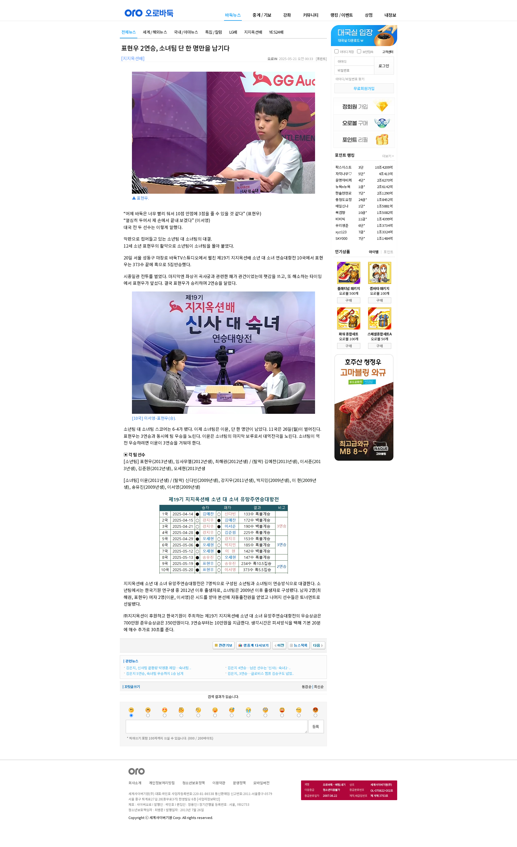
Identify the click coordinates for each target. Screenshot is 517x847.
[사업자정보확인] (208, 799)
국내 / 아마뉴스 (186, 32)
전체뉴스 (128, 32)
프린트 (321, 58)
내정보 (390, 14)
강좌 (287, 14)
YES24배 (276, 32)
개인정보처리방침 (162, 782)
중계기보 (262, 14)
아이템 (374, 251)
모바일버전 (261, 782)
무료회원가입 (364, 88)
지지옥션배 (253, 32)
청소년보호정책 (193, 782)
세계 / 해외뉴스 (155, 32)
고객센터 (387, 51)
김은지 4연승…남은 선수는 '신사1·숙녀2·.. (259, 667)
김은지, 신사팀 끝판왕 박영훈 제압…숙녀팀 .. (158, 667)
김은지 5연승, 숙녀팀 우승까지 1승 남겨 (154, 673)
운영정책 (239, 782)
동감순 (307, 686)
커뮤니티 (311, 14)
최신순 (319, 686)
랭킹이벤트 (341, 14)
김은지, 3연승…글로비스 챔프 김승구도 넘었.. (261, 673)
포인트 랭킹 (345, 155)
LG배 (233, 32)
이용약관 (218, 782)
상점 (369, 14)
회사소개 (134, 782)
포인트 (388, 251)
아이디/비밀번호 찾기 (350, 79)
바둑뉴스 (233, 15)
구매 (348, 300)
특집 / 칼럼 (213, 32)
